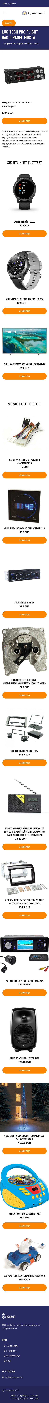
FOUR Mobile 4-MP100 (24, 602)
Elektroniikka (19, 102)
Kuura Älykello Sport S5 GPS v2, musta (24, 299)
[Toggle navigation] (5, 13)
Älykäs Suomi (12, 1345)
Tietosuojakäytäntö (19, 1398)
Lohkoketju (11, 1350)
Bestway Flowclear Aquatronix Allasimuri (24, 1275)
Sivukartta (34, 1398)
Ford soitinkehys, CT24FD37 (24, 750)
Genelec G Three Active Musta (24, 1058)
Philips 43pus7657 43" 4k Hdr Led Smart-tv (24, 364)
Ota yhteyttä (23, 1395)
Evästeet (34, 1395)
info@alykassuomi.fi (9, 4)
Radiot (29, 102)
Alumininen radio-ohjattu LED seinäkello (24, 528)
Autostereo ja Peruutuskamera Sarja (24, 980)
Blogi (8, 1360)
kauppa (8, 23)
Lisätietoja (24, 121)
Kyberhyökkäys (13, 1355)
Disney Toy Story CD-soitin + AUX (24, 1213)
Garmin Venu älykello (24, 221)
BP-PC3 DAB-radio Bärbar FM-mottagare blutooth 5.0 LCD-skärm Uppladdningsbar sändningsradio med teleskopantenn (24, 831)
